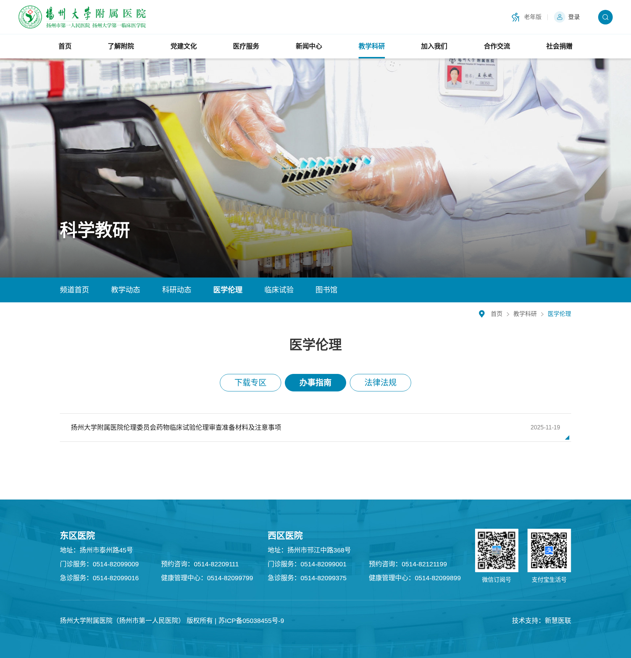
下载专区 (250, 382)
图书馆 (326, 290)
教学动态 (125, 290)
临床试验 (279, 290)
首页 (496, 314)
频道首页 (74, 290)
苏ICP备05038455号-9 (251, 620)
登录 (574, 17)
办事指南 (315, 382)
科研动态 (176, 290)
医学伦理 (227, 290)
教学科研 (525, 314)
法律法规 (380, 382)
